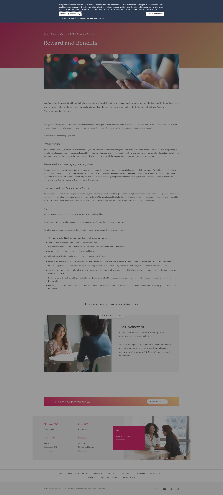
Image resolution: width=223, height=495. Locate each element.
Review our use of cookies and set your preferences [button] (82, 18)
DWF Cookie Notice (149, 9)
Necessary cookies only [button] (70, 13)
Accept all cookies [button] (155, 13)
